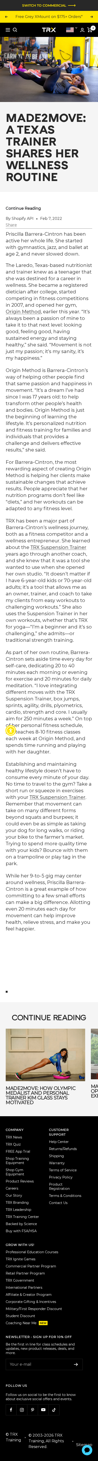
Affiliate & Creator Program (29, 1295)
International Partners (24, 1287)
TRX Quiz (13, 1144)
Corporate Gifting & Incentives (31, 1302)
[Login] (82, 30)
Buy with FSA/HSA (21, 1231)
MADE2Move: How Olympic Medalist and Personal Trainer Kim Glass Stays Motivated (40, 1095)
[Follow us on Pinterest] (32, 1409)
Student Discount (20, 1316)
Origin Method (23, 311)
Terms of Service (63, 1170)
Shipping (56, 1156)
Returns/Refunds (63, 1149)
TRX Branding (17, 1202)
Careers (12, 1188)
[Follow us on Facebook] (11, 1409)
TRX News (14, 1137)
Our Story (14, 1195)
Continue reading (23, 208)
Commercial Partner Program (31, 1266)
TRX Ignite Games (20, 1259)
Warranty (57, 1163)
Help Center (59, 1142)
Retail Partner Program (25, 1273)
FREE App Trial (18, 1151)
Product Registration (59, 1186)
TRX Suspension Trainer (58, 547)
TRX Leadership (18, 1210)
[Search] (15, 30)
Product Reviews (20, 1181)
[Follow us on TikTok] (54, 1409)
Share (11, 225)
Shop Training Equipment (17, 1160)
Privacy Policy (61, 1177)
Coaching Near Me (26, 1323)
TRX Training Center (22, 1217)
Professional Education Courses (32, 1252)
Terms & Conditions (65, 1196)
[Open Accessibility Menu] (10, 730)
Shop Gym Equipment (15, 1172)
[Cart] (89, 29)
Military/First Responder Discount (34, 1309)
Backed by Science (21, 1224)
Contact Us (58, 1203)
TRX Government (20, 1280)
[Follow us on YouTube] (43, 1409)
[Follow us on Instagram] (21, 1409)
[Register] (76, 1364)
